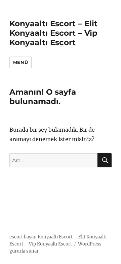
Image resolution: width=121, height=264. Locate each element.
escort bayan (23, 237)
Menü (20, 62)
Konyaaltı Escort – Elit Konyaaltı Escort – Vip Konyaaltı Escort (53, 33)
